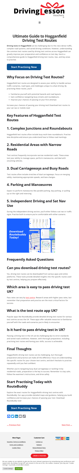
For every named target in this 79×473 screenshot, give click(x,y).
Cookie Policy (16, 448)
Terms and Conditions (16, 445)
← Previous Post (13, 425)
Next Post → (67, 425)
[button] (39, 22)
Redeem (39, 445)
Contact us (39, 442)
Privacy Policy (39, 451)
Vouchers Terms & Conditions (16, 442)
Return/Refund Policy (39, 448)
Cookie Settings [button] (8, 468)
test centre (30, 297)
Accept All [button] (18, 468)
